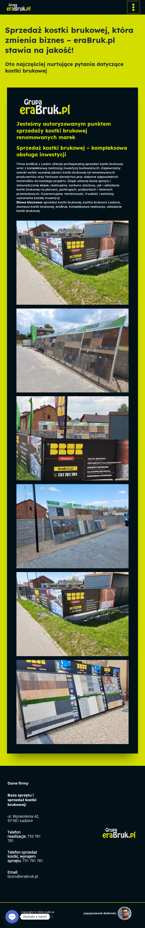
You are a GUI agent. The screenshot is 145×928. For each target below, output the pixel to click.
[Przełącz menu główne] (133, 7)
